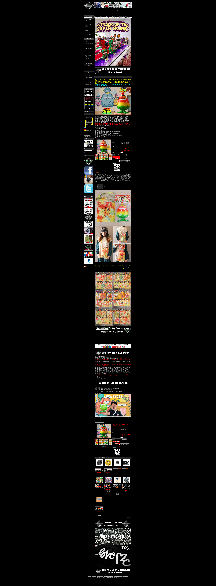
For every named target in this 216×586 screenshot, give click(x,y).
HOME (95, 73)
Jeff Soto (86, 50)
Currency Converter (105, 135)
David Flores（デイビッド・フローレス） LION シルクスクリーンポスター (126, 485)
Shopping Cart (103, 10)
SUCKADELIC (87, 72)
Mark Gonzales (87, 65)
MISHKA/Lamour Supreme (89, 43)
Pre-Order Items (88, 34)
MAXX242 (86, 60)
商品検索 (86, 16)
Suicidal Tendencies (88, 48)
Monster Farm (87, 79)
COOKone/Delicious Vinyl (88, 56)
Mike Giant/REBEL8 (88, 61)
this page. (103, 137)
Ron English (87, 41)
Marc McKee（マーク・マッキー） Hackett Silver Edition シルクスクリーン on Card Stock (99, 506)
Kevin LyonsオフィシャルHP (99, 422)
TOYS (86, 20)
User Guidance (117, 10)
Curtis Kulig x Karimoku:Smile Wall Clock (108, 468)
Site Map (130, 10)
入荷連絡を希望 (124, 154)
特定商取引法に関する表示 (118, 576)
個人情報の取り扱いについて (108, 576)
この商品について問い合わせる (125, 160)
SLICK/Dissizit (87, 58)
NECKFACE (86, 67)
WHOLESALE (94, 576)
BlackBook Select (88, 24)
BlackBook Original (88, 19)
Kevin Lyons (87, 53)
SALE (85, 31)
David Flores (87, 45)
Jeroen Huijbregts (88, 84)
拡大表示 (104, 446)
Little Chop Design (88, 77)
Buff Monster (87, 68)
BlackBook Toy (98, 2)
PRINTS (86, 21)
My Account (110, 10)
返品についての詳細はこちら (124, 158)
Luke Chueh (87, 70)
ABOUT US (89, 576)
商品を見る (117, 494)
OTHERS (86, 30)
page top (128, 517)
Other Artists (87, 86)
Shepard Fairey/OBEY (88, 63)
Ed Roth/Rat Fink (88, 75)
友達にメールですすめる (124, 161)
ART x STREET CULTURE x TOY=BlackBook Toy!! (102, 3)
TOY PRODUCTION (100, 576)
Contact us (124, 10)
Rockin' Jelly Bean (88, 82)
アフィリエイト (125, 576)
